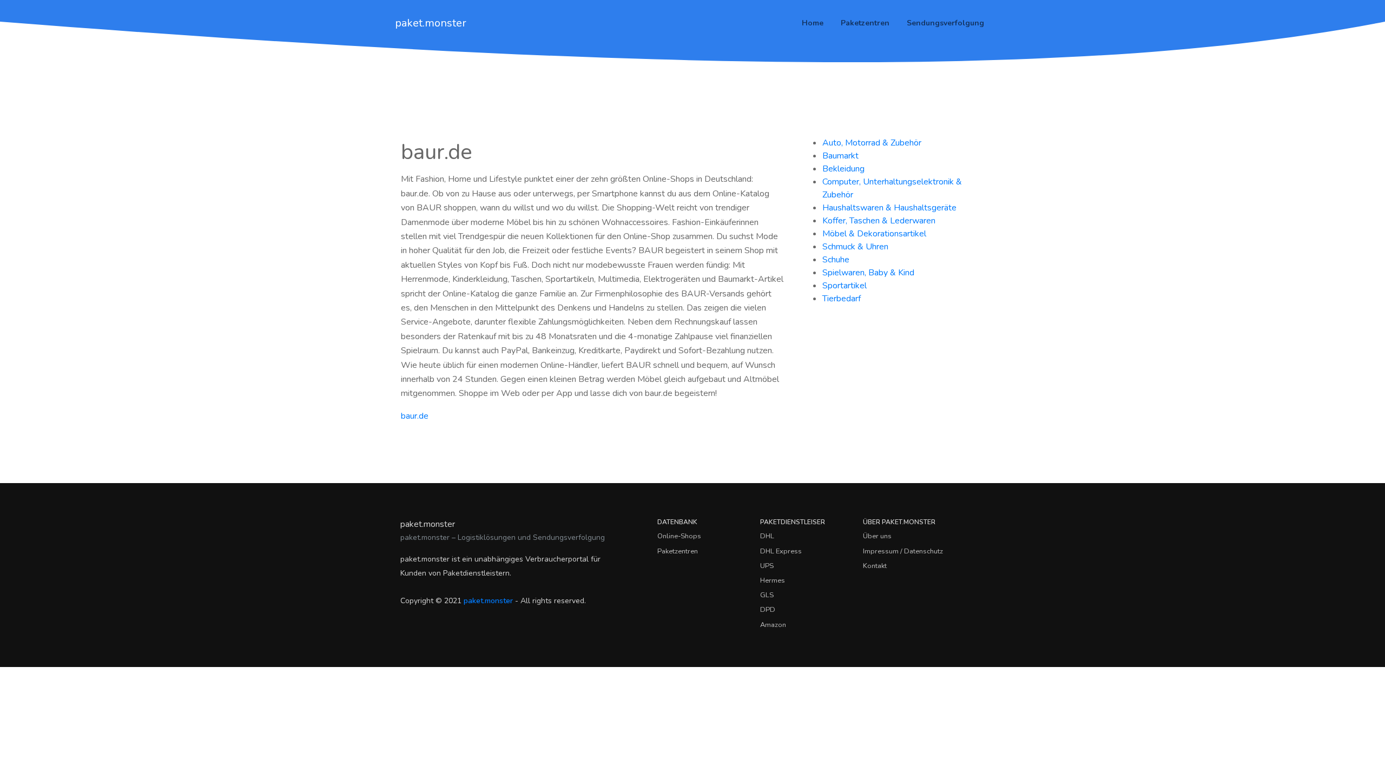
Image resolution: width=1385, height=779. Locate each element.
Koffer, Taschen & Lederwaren (878, 221)
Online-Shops (679, 536)
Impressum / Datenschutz (903, 551)
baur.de (414, 416)
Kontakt (875, 566)
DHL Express (781, 551)
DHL (767, 536)
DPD (767, 610)
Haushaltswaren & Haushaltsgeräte (889, 208)
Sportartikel (844, 286)
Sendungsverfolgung (945, 23)
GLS (767, 595)
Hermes (772, 580)
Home (812, 23)
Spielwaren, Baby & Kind (868, 273)
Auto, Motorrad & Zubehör (871, 143)
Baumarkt (840, 156)
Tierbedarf (841, 299)
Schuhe (835, 260)
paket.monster (430, 23)
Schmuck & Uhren (855, 247)
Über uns (877, 536)
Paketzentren (865, 23)
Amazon (773, 625)
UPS (767, 566)
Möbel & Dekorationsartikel (874, 234)
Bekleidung (843, 169)
